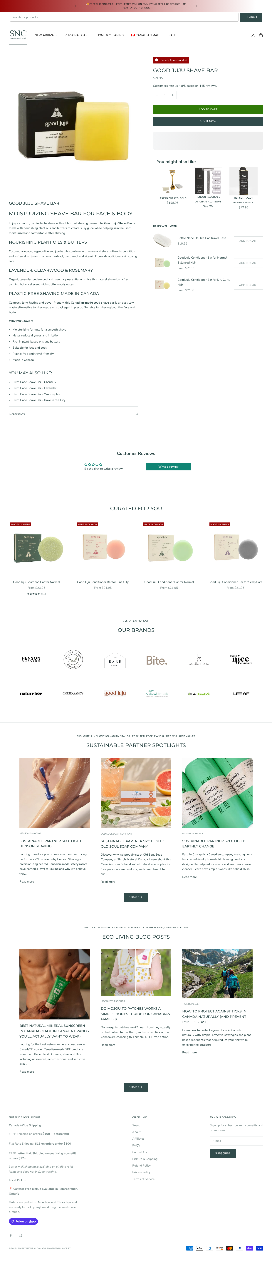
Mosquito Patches (113, 1001)
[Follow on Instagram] (20, 1235)
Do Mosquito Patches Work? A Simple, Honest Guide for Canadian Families (135, 1014)
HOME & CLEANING (110, 35)
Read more (26, 882)
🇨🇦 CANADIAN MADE (146, 35)
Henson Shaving (30, 833)
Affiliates (138, 1139)
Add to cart (208, 109)
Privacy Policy (141, 1172)
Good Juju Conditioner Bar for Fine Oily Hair (103, 582)
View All (136, 1087)
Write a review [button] (168, 467)
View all (136, 897)
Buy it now (208, 121)
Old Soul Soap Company (116, 833)
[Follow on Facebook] (11, 1235)
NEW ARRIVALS (46, 35)
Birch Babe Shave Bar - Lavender (34, 388)
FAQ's (136, 1145)
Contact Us (139, 1152)
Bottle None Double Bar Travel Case (201, 238)
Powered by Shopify (59, 1248)
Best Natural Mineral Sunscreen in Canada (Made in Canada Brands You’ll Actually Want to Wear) (54, 1031)
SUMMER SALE (93, 5)
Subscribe (222, 1153)
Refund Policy (141, 1166)
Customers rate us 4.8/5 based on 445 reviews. (185, 86)
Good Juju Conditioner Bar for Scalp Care (236, 582)
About (136, 1132)
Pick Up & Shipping (144, 1159)
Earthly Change (193, 833)
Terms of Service (143, 1179)
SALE (172, 35)
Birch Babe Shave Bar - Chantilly (34, 382)
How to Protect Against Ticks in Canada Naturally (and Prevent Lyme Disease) (214, 1016)
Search (251, 17)
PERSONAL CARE (77, 35)
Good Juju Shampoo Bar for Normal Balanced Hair (36, 582)
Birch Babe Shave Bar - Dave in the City (39, 400)
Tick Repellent (192, 1003)
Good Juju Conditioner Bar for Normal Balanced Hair (202, 260)
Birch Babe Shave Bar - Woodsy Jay (36, 394)
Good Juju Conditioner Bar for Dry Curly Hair (203, 282)
